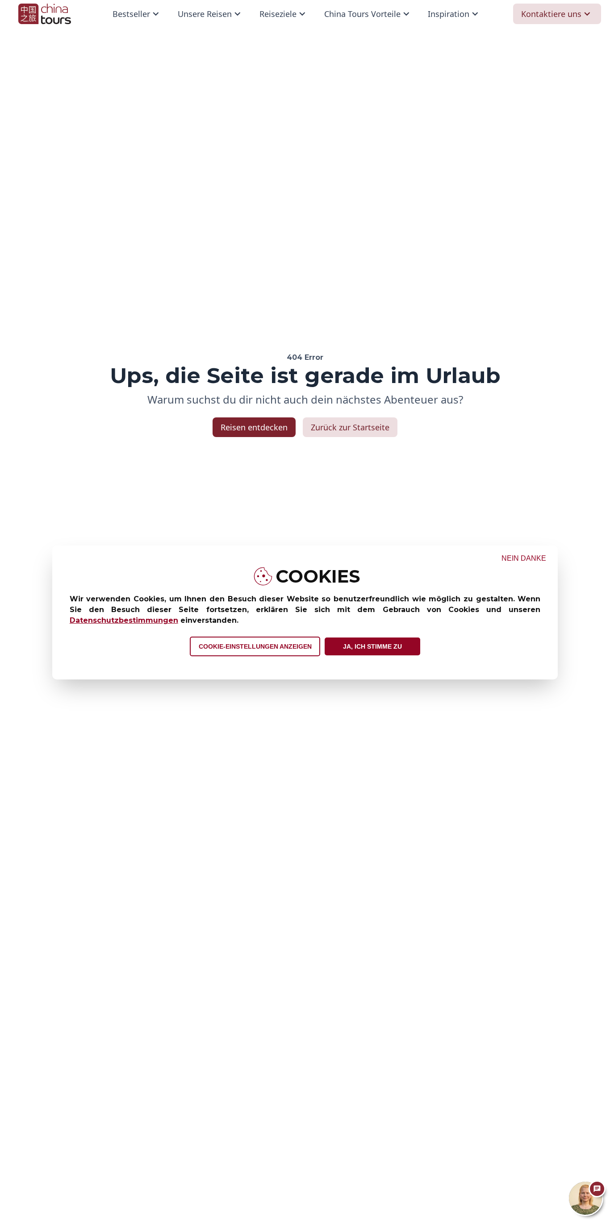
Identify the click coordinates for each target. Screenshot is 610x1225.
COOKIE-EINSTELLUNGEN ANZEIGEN (255, 646)
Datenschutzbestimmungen (124, 620)
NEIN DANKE (523, 558)
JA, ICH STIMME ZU (372, 646)
